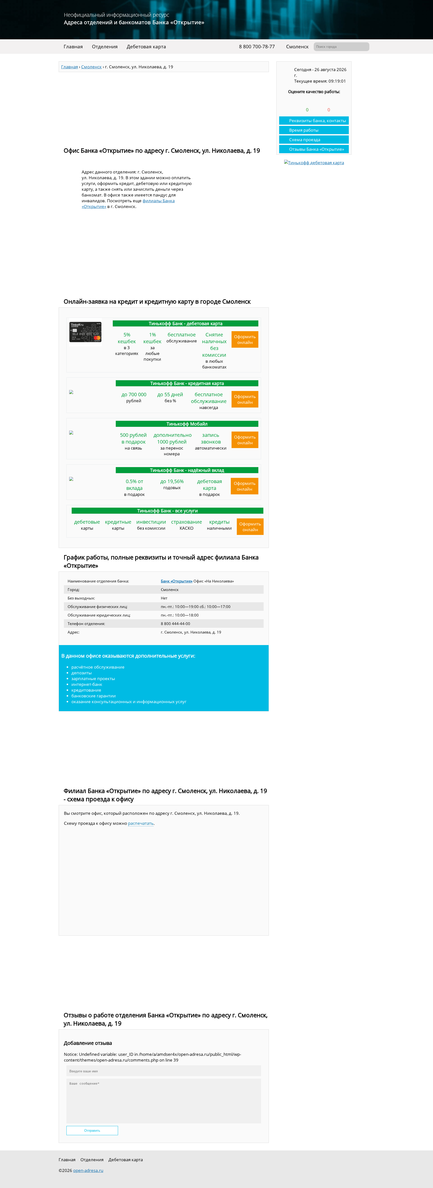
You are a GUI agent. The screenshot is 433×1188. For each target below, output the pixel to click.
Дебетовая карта (146, 46)
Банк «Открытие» (176, 580)
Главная (73, 46)
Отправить (92, 1130)
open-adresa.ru (88, 1170)
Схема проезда (304, 139)
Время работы (303, 130)
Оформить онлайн (245, 339)
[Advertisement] (164, 107)
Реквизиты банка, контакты (317, 120)
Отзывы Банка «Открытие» (316, 149)
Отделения (105, 46)
